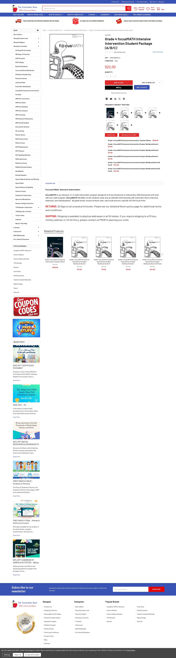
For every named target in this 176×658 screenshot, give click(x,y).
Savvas (16, 267)
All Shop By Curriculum (23, 50)
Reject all (17, 655)
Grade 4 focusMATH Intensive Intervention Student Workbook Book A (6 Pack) (152, 262)
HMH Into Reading (21, 107)
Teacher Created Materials (22, 280)
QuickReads (19, 171)
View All (16, 292)
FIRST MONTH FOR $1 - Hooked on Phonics (23, 482)
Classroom (104, 15)
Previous (45, 254)
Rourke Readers (21, 175)
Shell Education (19, 275)
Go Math (18, 94)
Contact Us (115, 2)
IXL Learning (19, 131)
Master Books (20, 135)
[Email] (111, 99)
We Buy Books (49, 629)
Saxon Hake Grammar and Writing (27, 179)
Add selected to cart (129, 135)
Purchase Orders (142, 2)
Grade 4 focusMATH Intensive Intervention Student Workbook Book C (128, 262)
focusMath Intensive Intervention (27, 90)
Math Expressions (21, 139)
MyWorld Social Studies (23, 167)
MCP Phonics (19, 151)
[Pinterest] (124, 99)
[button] (26, 306)
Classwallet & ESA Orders (52, 614)
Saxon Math (19, 183)
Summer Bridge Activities (24, 203)
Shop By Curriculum (75, 15)
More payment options (118, 93)
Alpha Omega (18, 284)
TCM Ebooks (18, 263)
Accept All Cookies (32, 655)
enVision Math (20, 82)
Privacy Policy (49, 636)
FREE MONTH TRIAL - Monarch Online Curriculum (26, 521)
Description (50, 183)
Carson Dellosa (19, 255)
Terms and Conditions (51, 632)
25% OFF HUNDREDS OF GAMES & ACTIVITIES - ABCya (26, 561)
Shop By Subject (55, 15)
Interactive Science (22, 127)
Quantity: (109, 72)
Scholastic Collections (23, 195)
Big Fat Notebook (21, 66)
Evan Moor (17, 271)
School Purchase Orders (52, 618)
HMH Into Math (20, 103)
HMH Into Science (21, 111)
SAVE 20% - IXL (19, 405)
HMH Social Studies (22, 123)
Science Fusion (20, 191)
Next (162, 254)
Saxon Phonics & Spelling (24, 187)
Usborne (18, 219)
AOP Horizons (20, 58)
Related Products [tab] (54, 231)
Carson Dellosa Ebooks (21, 259)
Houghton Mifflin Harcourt (22, 250)
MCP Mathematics (21, 147)
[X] (119, 99)
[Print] (115, 99)
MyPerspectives (21, 159)
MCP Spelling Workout (23, 155)
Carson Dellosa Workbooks (24, 70)
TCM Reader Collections (23, 207)
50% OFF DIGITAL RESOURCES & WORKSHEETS (26, 442)
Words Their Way (21, 223)
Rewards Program (50, 621)
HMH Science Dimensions (24, 119)
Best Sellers (18, 15)
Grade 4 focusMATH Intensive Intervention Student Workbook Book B (104, 262)
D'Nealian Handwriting (23, 74)
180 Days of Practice (22, 54)
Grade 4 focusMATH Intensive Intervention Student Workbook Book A (79, 262)
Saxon (16, 288)
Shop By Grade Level (35, 15)
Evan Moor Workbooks (23, 86)
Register (161, 2)
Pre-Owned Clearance (142, 15)
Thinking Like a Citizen (23, 211)
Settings (7, 655)
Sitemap (47, 643)
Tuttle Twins (19, 215)
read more (16, 380)
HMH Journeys (20, 115)
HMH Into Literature (22, 99)
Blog (45, 640)
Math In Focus (20, 143)
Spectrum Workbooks (22, 199)
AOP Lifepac (19, 62)
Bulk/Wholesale (121, 15)
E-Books (91, 15)
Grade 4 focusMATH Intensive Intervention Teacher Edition (55, 261)
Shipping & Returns (127, 2)
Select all (111, 135)
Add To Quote (141, 87)
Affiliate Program (50, 625)
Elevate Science (21, 78)
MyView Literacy (21, 163)
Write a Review (158, 52)
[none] (66, 56)
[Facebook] (107, 99)
